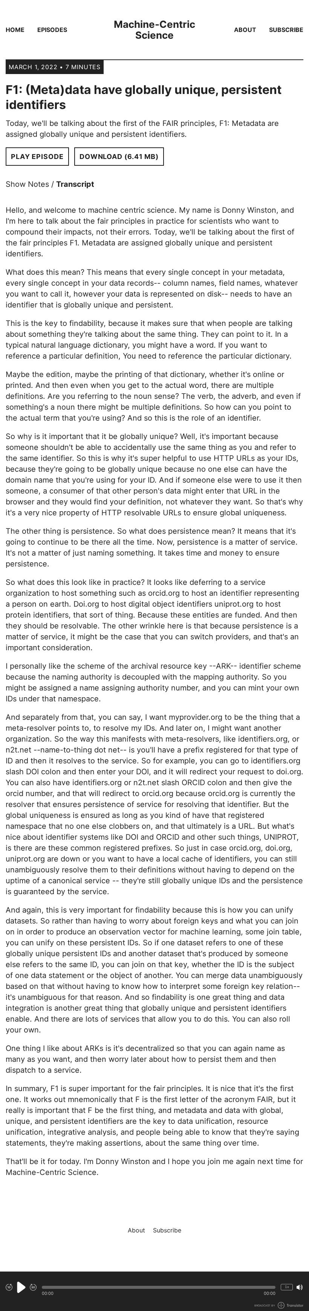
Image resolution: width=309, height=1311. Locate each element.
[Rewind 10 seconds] (9, 1287)
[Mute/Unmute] (300, 1287)
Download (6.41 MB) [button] (119, 156)
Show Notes (27, 184)
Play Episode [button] (37, 156)
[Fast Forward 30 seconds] (33, 1287)
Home (15, 29)
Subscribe (286, 29)
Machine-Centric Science (154, 30)
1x (287, 1287)
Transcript (75, 184)
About (245, 29)
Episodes (52, 29)
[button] (158, 1287)
